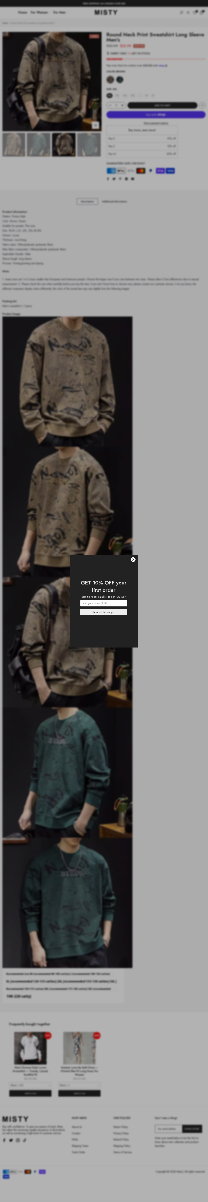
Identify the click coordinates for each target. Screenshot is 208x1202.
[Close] (133, 559)
